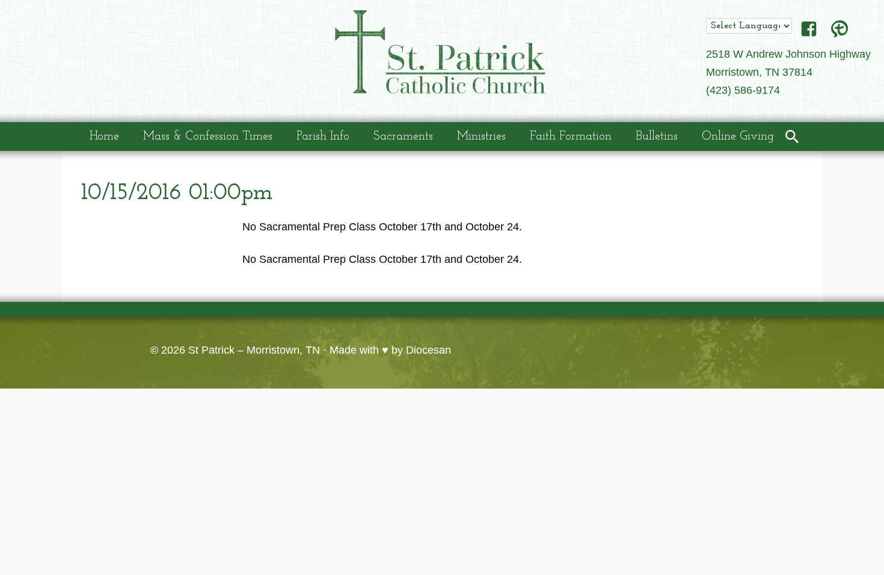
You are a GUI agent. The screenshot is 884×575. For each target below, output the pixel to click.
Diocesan (428, 350)
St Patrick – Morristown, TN (254, 350)
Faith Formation (571, 137)
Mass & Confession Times (207, 137)
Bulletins (657, 137)
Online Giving (738, 137)
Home (104, 137)
